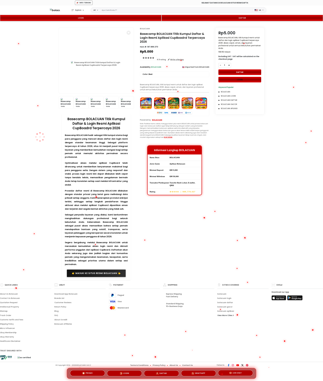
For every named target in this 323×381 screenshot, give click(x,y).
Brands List (59, 298)
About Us (174, 365)
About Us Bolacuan (9, 294)
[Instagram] (233, 365)
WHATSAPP (200, 372)
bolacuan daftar (225, 302)
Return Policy (60, 307)
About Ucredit (60, 319)
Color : (147, 74)
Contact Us (187, 365)
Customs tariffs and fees (11, 319)
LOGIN (81, 18)
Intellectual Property (9, 307)
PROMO (89, 373)
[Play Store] (294, 298)
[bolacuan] (55, 10)
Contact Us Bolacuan (10, 298)
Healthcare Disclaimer (10, 341)
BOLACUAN (145, 28)
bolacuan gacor (225, 307)
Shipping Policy (7, 324)
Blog (56, 311)
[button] (129, 33)
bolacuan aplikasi (225, 311)
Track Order (5, 315)
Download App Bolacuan (65, 294)
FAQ (56, 315)
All (94, 10)
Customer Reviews (62, 302)
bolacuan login (224, 298)
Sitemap (4, 311)
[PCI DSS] (6, 357)
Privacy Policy (159, 365)
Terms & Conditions (139, 365)
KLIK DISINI (168, 137)
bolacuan (221, 294)
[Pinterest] (247, 365)
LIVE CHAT (237, 372)
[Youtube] (237, 365)
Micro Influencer (7, 328)
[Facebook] (228, 365)
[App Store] (279, 298)
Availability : (145, 67)
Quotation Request (9, 302)
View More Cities (225, 315)
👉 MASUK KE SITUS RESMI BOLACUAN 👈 (96, 273)
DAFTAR (242, 18)
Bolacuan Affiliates (63, 324)
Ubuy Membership (8, 332)
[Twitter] (242, 365)
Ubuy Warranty (7, 337)
